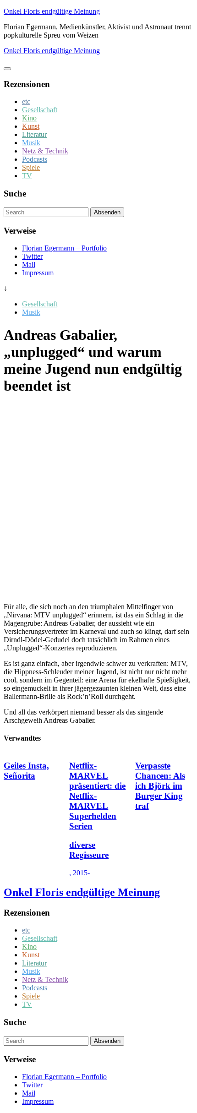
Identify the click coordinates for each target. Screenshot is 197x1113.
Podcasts (34, 159)
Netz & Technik (45, 151)
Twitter (32, 256)
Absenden (107, 212)
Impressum (38, 273)
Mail (28, 264)
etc (26, 101)
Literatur (34, 134)
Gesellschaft (39, 110)
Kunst (30, 126)
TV (27, 176)
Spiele (31, 167)
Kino (29, 118)
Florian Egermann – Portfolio (64, 248)
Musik (31, 143)
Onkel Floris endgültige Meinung (52, 11)
